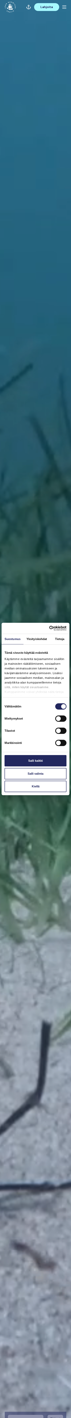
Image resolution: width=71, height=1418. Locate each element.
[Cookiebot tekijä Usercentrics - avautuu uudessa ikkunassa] (50, 628)
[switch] (60, 720)
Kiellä (35, 786)
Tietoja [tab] (59, 639)
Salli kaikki (35, 760)
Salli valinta (35, 773)
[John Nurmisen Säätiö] (10, 7)
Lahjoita (46, 7)
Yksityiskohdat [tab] (36, 639)
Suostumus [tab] (13, 639)
